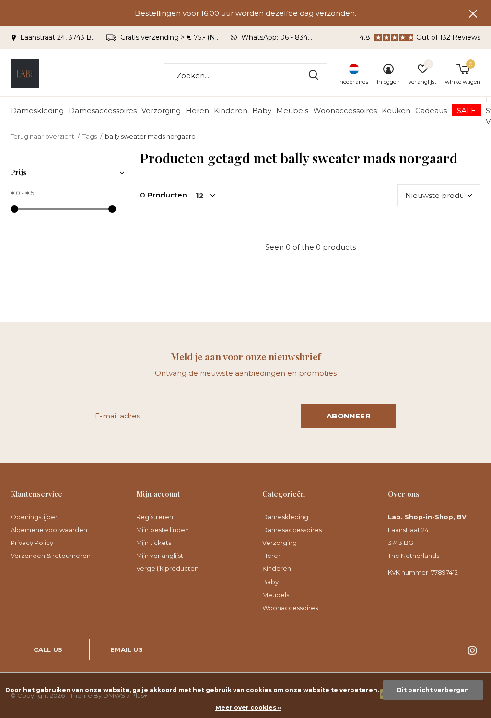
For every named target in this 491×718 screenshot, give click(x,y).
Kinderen (230, 110)
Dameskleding (37, 110)
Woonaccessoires (345, 110)
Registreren (154, 517)
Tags (89, 136)
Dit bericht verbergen (433, 690)
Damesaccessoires (103, 110)
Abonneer (349, 415)
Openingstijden (35, 517)
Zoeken (313, 75)
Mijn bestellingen (162, 529)
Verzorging (161, 110)
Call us (48, 649)
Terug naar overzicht (42, 136)
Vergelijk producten (167, 568)
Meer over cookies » (248, 707)
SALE (466, 110)
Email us (126, 649)
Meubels (292, 110)
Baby (261, 110)
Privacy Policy (32, 542)
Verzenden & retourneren (51, 555)
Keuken (396, 110)
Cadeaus (431, 110)
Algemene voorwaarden (49, 529)
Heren (197, 110)
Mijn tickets (153, 542)
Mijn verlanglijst (159, 555)
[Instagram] (472, 650)
